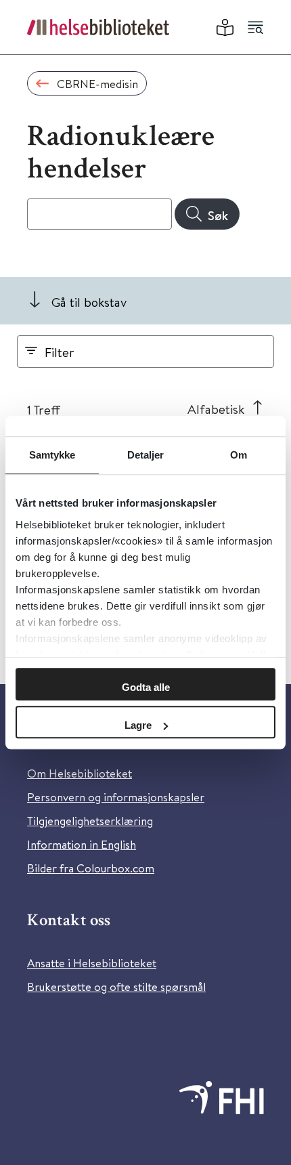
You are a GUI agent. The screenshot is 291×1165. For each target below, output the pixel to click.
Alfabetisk (215, 408)
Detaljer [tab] (145, 455)
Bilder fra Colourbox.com (90, 868)
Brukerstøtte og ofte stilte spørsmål (116, 986)
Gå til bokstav (89, 301)
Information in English (81, 844)
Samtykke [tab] (52, 455)
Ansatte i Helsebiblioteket (91, 963)
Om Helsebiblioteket (79, 773)
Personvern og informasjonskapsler (115, 797)
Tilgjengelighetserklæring (90, 820)
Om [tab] (238, 455)
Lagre (138, 725)
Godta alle (146, 687)
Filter (59, 351)
